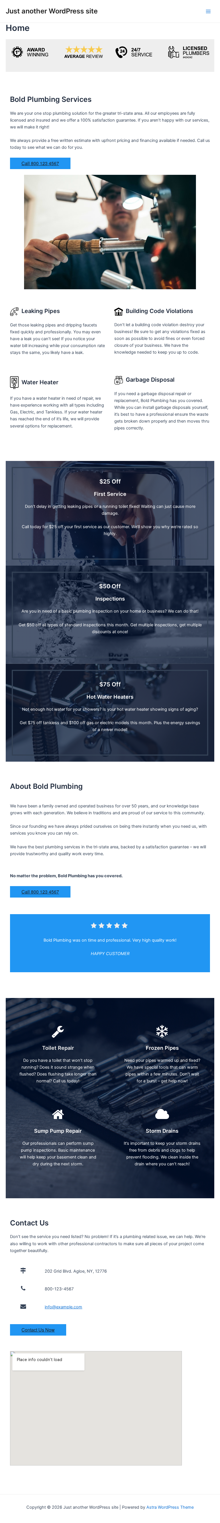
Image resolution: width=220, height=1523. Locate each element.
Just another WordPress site (52, 11)
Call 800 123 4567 (40, 163)
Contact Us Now (38, 1329)
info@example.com (63, 1307)
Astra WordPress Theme (170, 1507)
